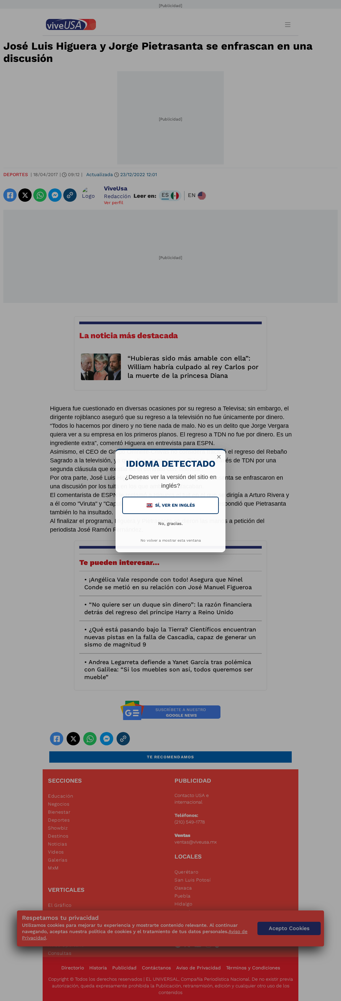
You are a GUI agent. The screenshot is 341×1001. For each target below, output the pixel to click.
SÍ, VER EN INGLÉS (171, 505)
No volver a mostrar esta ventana (171, 540)
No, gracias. (170, 523)
